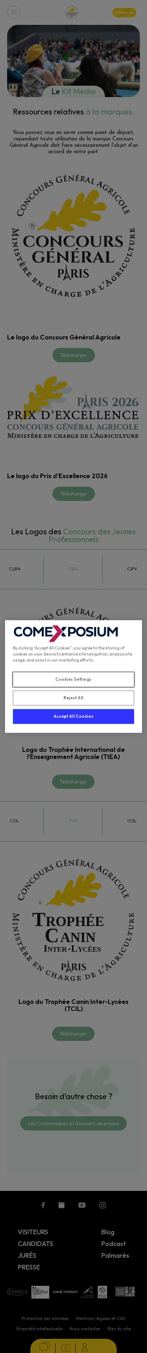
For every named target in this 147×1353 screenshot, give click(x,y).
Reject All (73, 697)
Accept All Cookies (73, 716)
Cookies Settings (73, 679)
